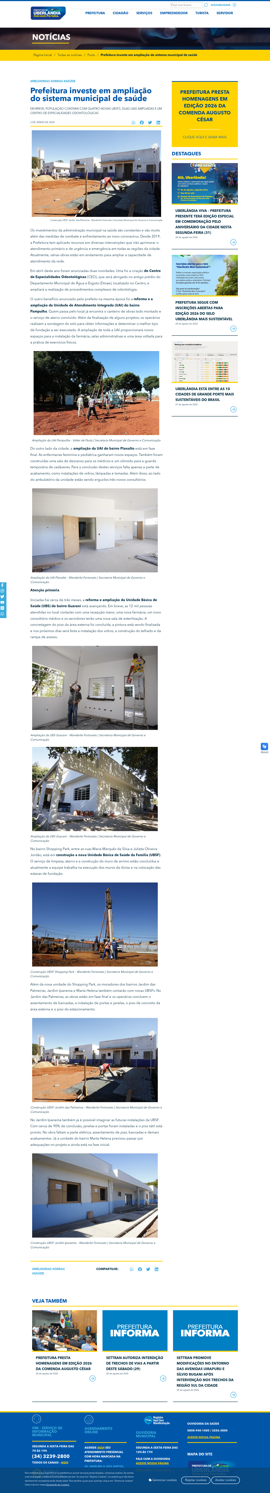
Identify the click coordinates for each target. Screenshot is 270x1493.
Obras (57, 81)
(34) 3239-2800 (51, 1456)
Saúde (70, 81)
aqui (64, 1462)
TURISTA (202, 13)
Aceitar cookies (225, 1480)
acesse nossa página (152, 1463)
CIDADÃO (120, 13)
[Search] (206, 5)
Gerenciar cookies (164, 1480)
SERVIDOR (225, 13)
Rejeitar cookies (195, 1480)
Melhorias (41, 81)
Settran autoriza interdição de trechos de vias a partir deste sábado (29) (134, 1363)
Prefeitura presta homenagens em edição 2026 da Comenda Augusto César (205, 106)
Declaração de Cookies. (57, 1485)
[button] (133, 122)
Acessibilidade (221, 5)
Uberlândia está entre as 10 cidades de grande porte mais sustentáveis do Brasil (204, 395)
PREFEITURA (95, 13)
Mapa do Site (199, 1454)
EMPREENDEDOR (174, 13)
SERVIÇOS (144, 13)
